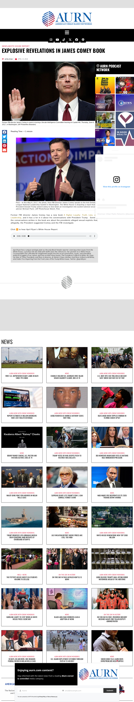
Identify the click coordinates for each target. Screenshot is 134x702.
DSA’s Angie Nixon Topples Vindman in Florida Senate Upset (112, 416)
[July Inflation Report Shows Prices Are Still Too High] (67, 517)
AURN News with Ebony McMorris (21, 373)
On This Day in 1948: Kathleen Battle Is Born (67, 578)
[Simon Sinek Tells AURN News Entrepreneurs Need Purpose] (112, 640)
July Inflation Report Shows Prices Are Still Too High (67, 536)
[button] (4, 132)
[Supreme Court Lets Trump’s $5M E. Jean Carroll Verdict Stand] (67, 477)
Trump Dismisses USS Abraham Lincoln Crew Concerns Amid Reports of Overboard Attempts (22, 537)
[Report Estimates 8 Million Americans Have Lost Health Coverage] (21, 397)
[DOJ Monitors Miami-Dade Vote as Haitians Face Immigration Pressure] (112, 437)
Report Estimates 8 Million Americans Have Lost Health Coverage (22, 416)
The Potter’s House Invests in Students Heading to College (22, 578)
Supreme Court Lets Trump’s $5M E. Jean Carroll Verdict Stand (67, 496)
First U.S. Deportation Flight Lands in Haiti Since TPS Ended (21, 376)
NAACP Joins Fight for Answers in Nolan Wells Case (22, 496)
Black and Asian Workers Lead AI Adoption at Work (67, 618)
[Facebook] (77, 40)
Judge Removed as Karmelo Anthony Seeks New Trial (67, 416)
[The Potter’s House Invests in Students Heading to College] (21, 559)
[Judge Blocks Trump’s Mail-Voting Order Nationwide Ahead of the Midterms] (112, 559)
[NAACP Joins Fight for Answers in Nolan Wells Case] (21, 477)
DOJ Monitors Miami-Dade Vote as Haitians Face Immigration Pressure (112, 456)
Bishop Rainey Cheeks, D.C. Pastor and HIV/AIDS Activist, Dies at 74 (22, 456)
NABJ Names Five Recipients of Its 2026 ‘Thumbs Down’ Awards (112, 496)
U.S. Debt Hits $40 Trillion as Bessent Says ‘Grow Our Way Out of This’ (112, 376)
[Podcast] (83, 40)
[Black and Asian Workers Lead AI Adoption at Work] (67, 598)
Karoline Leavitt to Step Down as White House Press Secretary (22, 618)
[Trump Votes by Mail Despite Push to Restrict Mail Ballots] (67, 437)
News (4, 46)
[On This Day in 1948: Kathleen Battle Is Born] (67, 559)
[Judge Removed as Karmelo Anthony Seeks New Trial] (67, 397)
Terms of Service (51, 696)
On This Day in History (67, 575)
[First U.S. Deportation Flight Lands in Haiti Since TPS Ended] (21, 357)
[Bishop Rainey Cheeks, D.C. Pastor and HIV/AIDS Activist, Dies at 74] (21, 437)
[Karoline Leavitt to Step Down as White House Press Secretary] (21, 598)
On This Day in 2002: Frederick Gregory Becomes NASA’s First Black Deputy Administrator (112, 619)
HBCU (19, 575)
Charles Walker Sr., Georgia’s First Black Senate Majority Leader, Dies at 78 (67, 376)
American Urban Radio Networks (111, 214)
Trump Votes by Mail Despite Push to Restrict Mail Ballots (66, 456)
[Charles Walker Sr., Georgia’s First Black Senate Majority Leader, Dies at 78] (67, 357)
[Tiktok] (64, 40)
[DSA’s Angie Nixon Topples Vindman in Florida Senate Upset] (112, 397)
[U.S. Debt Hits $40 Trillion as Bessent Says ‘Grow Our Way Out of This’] (112, 357)
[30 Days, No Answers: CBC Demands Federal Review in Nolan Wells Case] (21, 640)
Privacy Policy (43, 696)
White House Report (19, 46)
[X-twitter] (70, 40)
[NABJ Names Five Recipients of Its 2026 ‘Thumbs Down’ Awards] (112, 477)
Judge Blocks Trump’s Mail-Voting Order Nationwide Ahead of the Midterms (112, 578)
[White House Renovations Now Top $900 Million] (112, 517)
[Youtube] (57, 40)
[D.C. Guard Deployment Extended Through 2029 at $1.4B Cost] (67, 640)
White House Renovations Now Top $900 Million (112, 536)
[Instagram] (51, 40)
